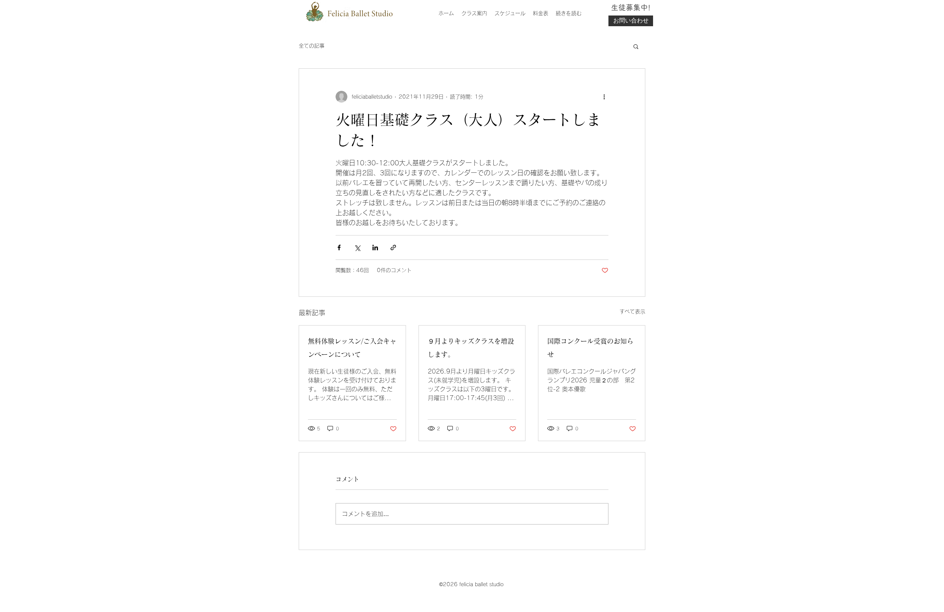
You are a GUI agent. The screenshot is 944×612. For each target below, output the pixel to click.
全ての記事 (311, 45)
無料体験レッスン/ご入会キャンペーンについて (352, 348)
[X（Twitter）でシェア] (357, 247)
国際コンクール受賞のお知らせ (590, 348)
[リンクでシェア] (393, 247)
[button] (635, 46)
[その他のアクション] (604, 96)
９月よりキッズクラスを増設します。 (471, 348)
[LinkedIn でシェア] (375, 247)
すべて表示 (632, 311)
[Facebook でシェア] (339, 247)
